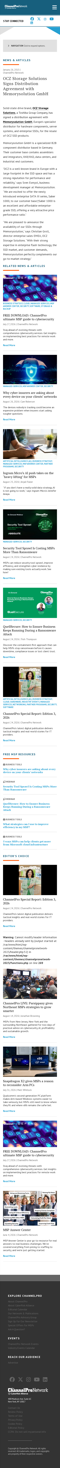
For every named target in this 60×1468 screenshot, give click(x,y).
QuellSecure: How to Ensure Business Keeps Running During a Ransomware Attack (29, 630)
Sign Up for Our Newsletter (22, 1321)
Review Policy (15, 1411)
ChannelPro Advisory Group (22, 1317)
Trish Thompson (29, 639)
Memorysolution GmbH (17, 122)
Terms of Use (15, 1415)
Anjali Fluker (27, 481)
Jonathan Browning (30, 1015)
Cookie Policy (15, 1423)
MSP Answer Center (33, 386)
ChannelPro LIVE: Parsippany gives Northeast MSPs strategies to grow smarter (28, 1007)
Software (35, 306)
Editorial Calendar (17, 1309)
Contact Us (14, 1407)
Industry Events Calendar (21, 1348)
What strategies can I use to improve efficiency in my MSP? (25, 825)
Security (24, 306)
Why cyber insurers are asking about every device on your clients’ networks (30, 394)
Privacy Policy (15, 1419)
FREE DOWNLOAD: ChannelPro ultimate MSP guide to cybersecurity (28, 317)
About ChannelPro (18, 1301)
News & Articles (17, 60)
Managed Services (40, 303)
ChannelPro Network (13, 72)
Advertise (13, 1362)
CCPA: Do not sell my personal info (27, 1431)
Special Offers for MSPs (21, 1325)
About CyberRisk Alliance (21, 1305)
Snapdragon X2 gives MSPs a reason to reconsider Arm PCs (28, 1083)
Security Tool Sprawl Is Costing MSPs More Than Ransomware (29, 550)
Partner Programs (37, 704)
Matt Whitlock (24, 1089)
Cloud (26, 303)
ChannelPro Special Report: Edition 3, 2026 (29, 715)
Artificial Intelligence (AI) (17, 461)
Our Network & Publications (23, 1313)
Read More (9, 345)
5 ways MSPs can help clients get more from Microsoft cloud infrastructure (27, 843)
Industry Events (31, 701)
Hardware (15, 701)
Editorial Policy (16, 1427)
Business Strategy (13, 303)
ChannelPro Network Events (23, 1344)
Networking (19, 704)
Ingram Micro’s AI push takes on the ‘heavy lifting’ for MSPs (28, 475)
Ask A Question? (16, 1329)
